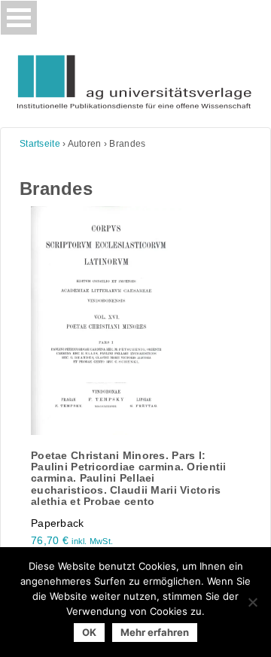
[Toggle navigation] (19, 18)
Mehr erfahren (154, 632)
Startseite (40, 143)
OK (89, 632)
